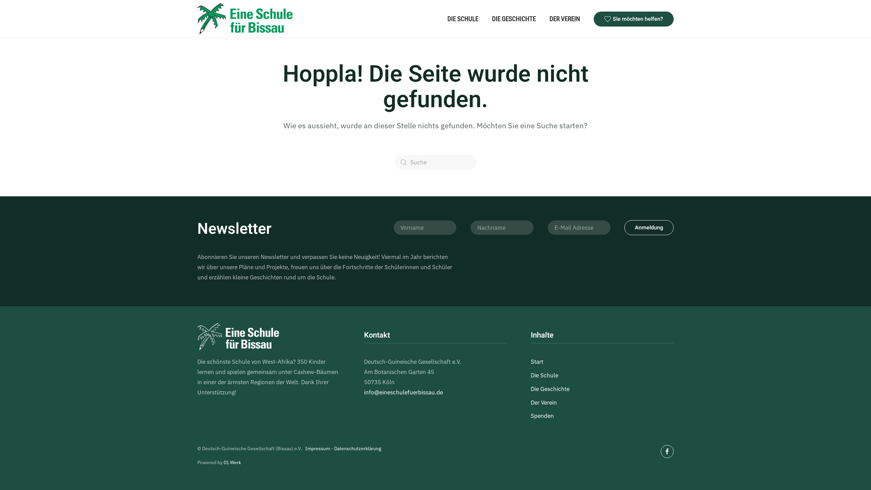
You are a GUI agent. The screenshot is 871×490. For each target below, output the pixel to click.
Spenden (542, 416)
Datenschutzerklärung (357, 448)
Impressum (317, 448)
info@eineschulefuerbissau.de (403, 392)
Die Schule (462, 19)
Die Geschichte (514, 19)
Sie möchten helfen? (638, 19)
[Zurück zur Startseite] (245, 18)
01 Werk (232, 462)
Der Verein (564, 19)
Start (537, 361)
